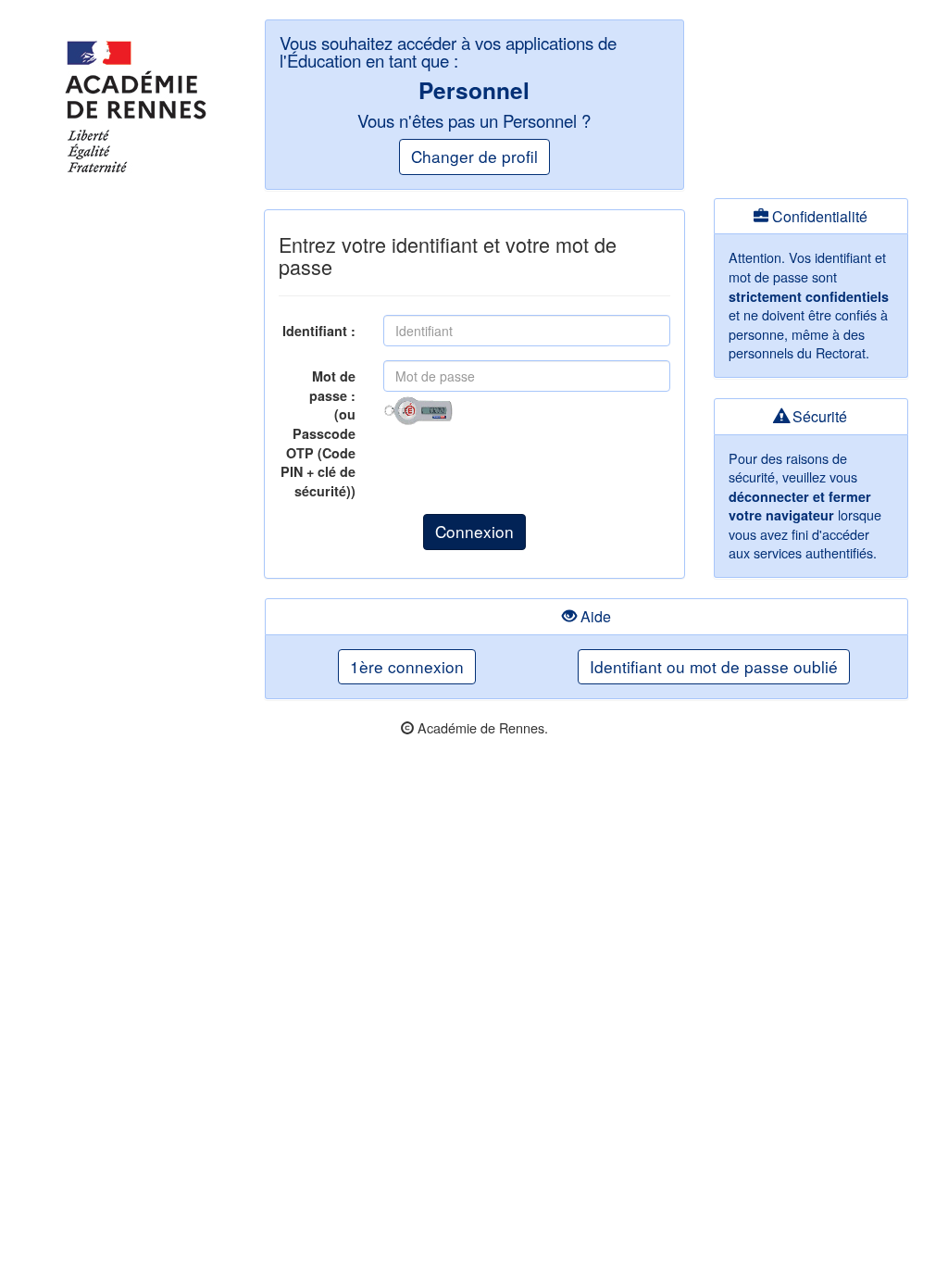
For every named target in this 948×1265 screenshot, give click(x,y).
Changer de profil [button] (474, 156)
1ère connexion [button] (407, 666)
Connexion (474, 531)
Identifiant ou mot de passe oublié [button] (714, 666)
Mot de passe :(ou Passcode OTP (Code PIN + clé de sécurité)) (318, 433)
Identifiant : (319, 330)
